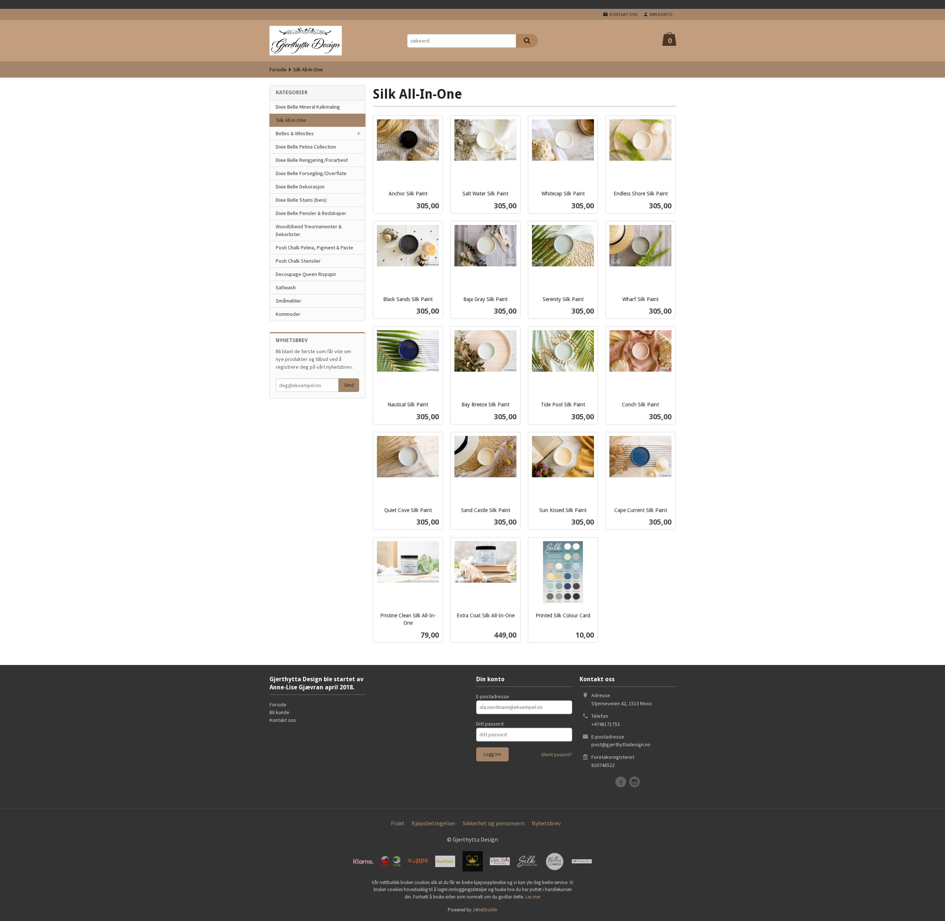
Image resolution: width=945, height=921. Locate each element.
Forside (277, 69)
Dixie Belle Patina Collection (306, 146)
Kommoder (288, 314)
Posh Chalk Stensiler (298, 260)
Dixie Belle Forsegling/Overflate (311, 173)
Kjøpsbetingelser (434, 823)
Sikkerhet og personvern (494, 823)
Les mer (532, 897)
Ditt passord (490, 723)
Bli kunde (279, 712)
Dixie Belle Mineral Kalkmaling (308, 106)
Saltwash (286, 287)
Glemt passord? (556, 754)
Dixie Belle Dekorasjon (300, 186)
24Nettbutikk (484, 910)
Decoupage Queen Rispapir (306, 274)
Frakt (398, 823)
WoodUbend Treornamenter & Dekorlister (309, 230)
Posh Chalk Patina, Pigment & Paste (314, 247)
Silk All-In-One (291, 120)
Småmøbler (288, 300)
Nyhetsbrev (546, 823)
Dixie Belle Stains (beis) (301, 200)
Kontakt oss (282, 720)
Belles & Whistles (295, 133)
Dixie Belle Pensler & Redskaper (311, 213)
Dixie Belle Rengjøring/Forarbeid (312, 160)
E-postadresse (492, 696)
